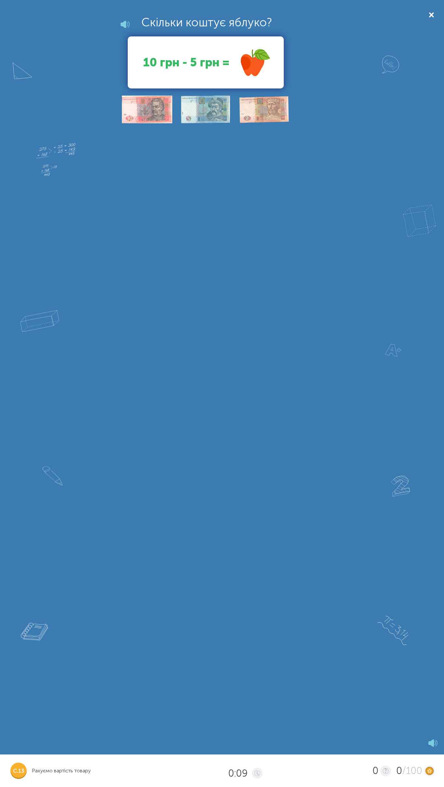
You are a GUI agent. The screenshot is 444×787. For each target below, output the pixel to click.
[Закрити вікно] (430, 14)
